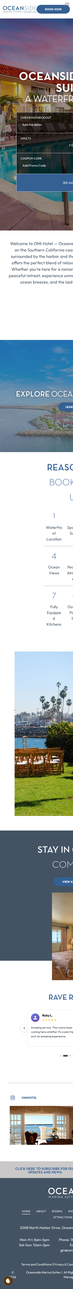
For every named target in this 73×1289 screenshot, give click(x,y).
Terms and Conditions (36, 1264)
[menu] (67, 4)
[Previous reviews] (24, 1028)
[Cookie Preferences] (8, 1280)
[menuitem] (26, 1212)
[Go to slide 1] (61, 1056)
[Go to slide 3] (70, 1056)
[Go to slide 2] (65, 1056)
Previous (56, 937)
